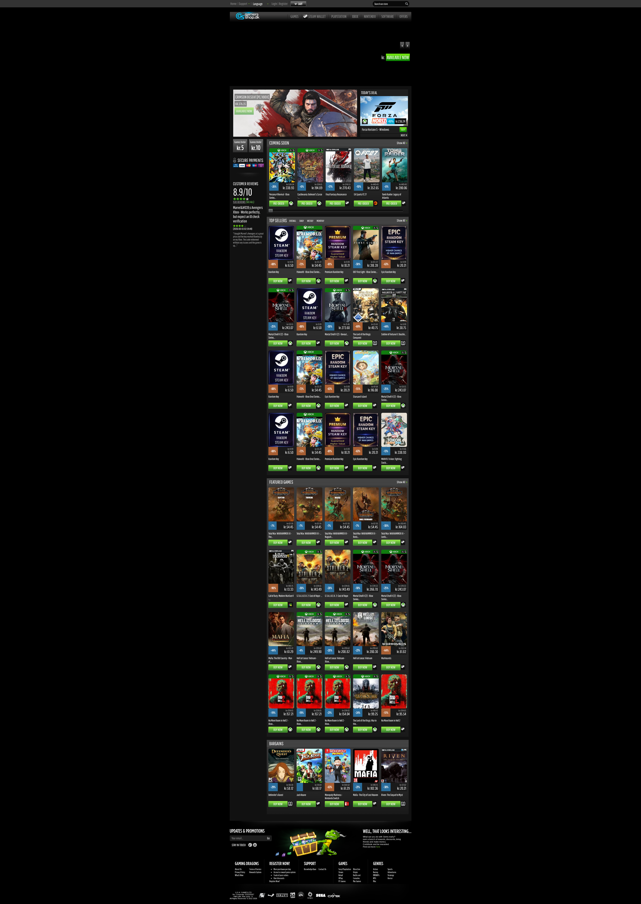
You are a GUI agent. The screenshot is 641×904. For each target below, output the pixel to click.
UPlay (341, 878)
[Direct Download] (375, 342)
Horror (390, 878)
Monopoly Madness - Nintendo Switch (333, 796)
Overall (292, 220)
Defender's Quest (275, 794)
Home (233, 4)
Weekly (310, 220)
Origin (355, 872)
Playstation (338, 16)
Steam (341, 872)
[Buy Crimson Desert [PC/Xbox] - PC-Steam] (295, 135)
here (378, 847)
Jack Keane (301, 794)
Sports (390, 869)
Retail (341, 875)
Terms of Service (255, 869)
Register (283, 4)
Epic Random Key (388, 271)
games (294, 16)
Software (387, 16)
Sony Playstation (345, 869)
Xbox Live (356, 869)
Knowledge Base (310, 869)
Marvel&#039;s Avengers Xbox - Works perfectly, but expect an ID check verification (248, 214)
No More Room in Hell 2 (390, 720)
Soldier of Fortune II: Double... (393, 334)
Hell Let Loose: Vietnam (362, 658)
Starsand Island (360, 396)
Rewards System (255, 872)
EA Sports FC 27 (360, 194)
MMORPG (376, 875)
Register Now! (274, 881)
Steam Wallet (317, 16)
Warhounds (386, 658)
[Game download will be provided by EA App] (375, 202)
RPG (374, 878)
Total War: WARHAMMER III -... (309, 533)
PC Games (342, 881)
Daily (301, 220)
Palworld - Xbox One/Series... (309, 271)
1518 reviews (243, 202)
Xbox (355, 16)
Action (375, 869)
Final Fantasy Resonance (336, 194)
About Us (238, 869)
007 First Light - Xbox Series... (365, 271)
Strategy (391, 875)
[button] (407, 46)
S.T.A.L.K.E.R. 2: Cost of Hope (336, 595)
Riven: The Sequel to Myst (392, 794)
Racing (375, 872)
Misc (374, 881)
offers (403, 16)
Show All (401, 143)
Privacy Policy (240, 872)
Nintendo (370, 16)
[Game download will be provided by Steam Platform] (347, 202)
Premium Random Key (334, 271)
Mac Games (357, 881)
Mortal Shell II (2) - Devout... (336, 334)
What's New (239, 875)
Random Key (273, 271)
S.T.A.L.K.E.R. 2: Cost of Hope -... (309, 595)
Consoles (356, 878)
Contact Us (322, 869)
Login (274, 4)
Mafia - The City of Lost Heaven (365, 794)
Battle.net (357, 875)
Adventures (392, 872)
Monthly (320, 220)
